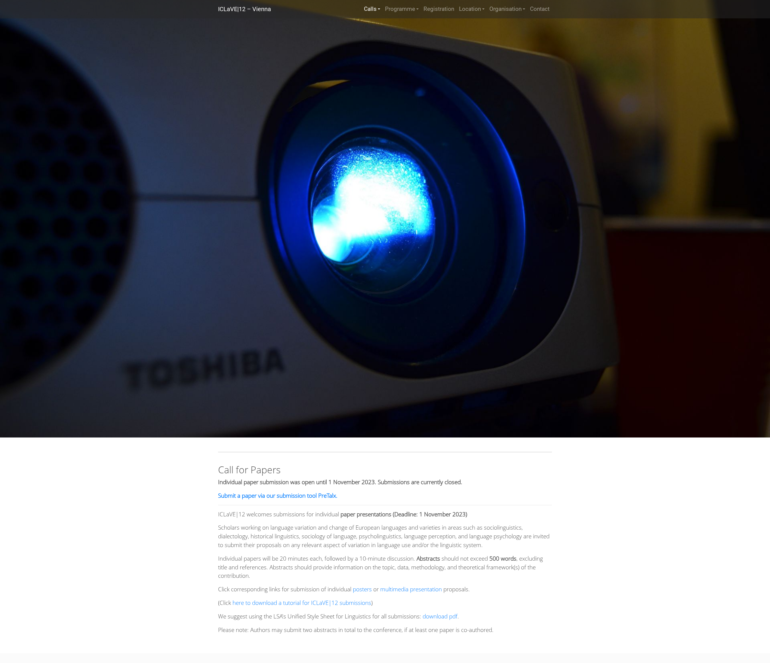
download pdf (440, 616)
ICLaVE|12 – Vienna (244, 9)
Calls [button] (370, 8)
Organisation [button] (505, 8)
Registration (439, 8)
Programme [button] (400, 8)
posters (362, 589)
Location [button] (470, 8)
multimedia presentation (411, 589)
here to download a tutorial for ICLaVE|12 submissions (302, 603)
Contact (540, 8)
